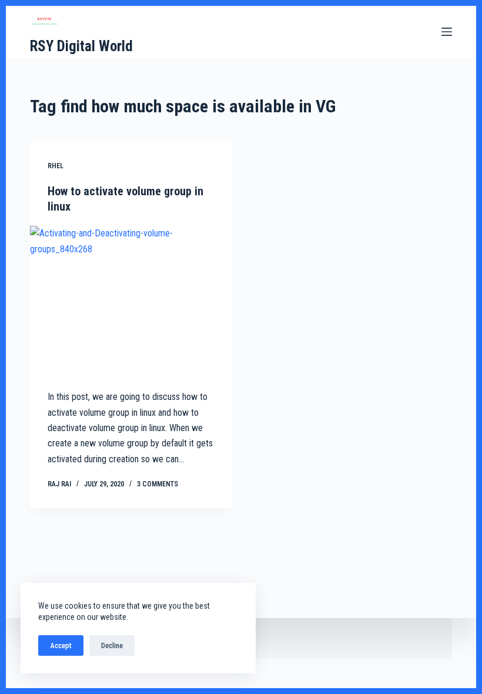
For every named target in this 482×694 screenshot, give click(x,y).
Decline (112, 645)
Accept (61, 645)
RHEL (55, 166)
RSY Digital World (81, 46)
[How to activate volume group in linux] (131, 302)
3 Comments (157, 484)
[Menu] (446, 31)
